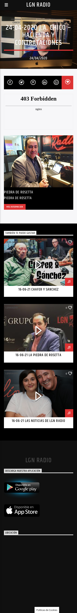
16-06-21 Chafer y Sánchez (38, 289)
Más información (14, 207)
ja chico (43, 22)
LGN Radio (38, 4)
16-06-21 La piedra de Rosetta (38, 355)
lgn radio (58, 22)
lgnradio (11, 307)
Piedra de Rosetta (18, 192)
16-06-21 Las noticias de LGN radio (38, 421)
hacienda (29, 22)
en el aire (11, 242)
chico (16, 22)
